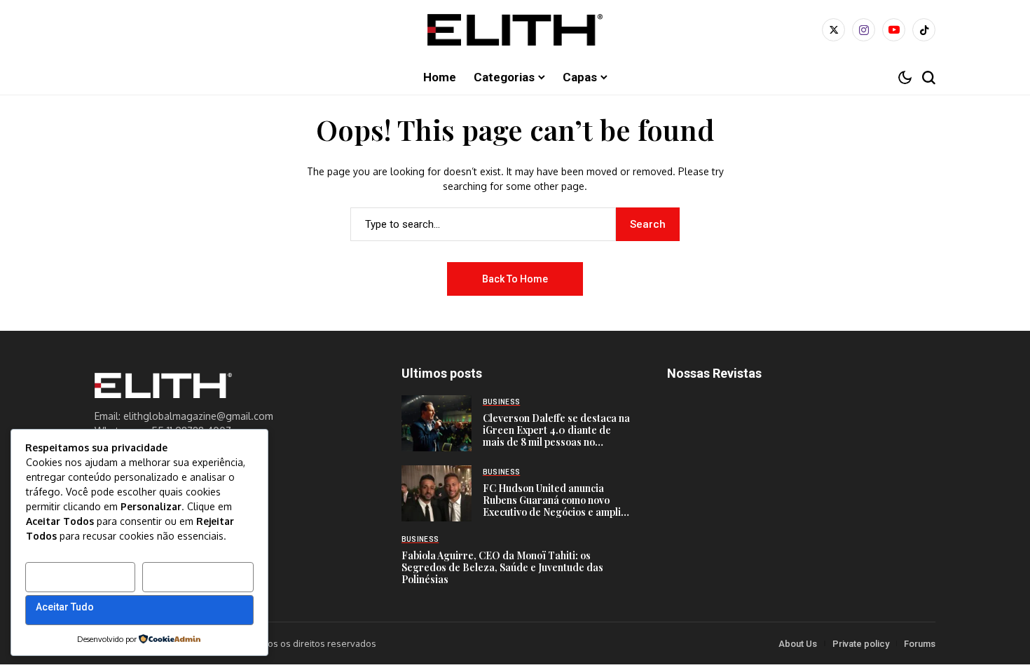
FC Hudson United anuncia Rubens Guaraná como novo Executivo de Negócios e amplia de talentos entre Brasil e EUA (554, 505)
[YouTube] (893, 29)
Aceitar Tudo (65, 607)
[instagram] (863, 29)
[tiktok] (923, 29)
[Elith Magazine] (515, 30)
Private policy (860, 643)
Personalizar (66, 574)
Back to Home (515, 279)
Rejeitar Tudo (183, 574)
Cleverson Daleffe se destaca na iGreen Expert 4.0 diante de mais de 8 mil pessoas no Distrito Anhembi (556, 435)
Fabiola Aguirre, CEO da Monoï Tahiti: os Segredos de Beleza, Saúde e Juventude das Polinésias (502, 567)
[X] (833, 29)
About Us (797, 643)
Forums (919, 643)
